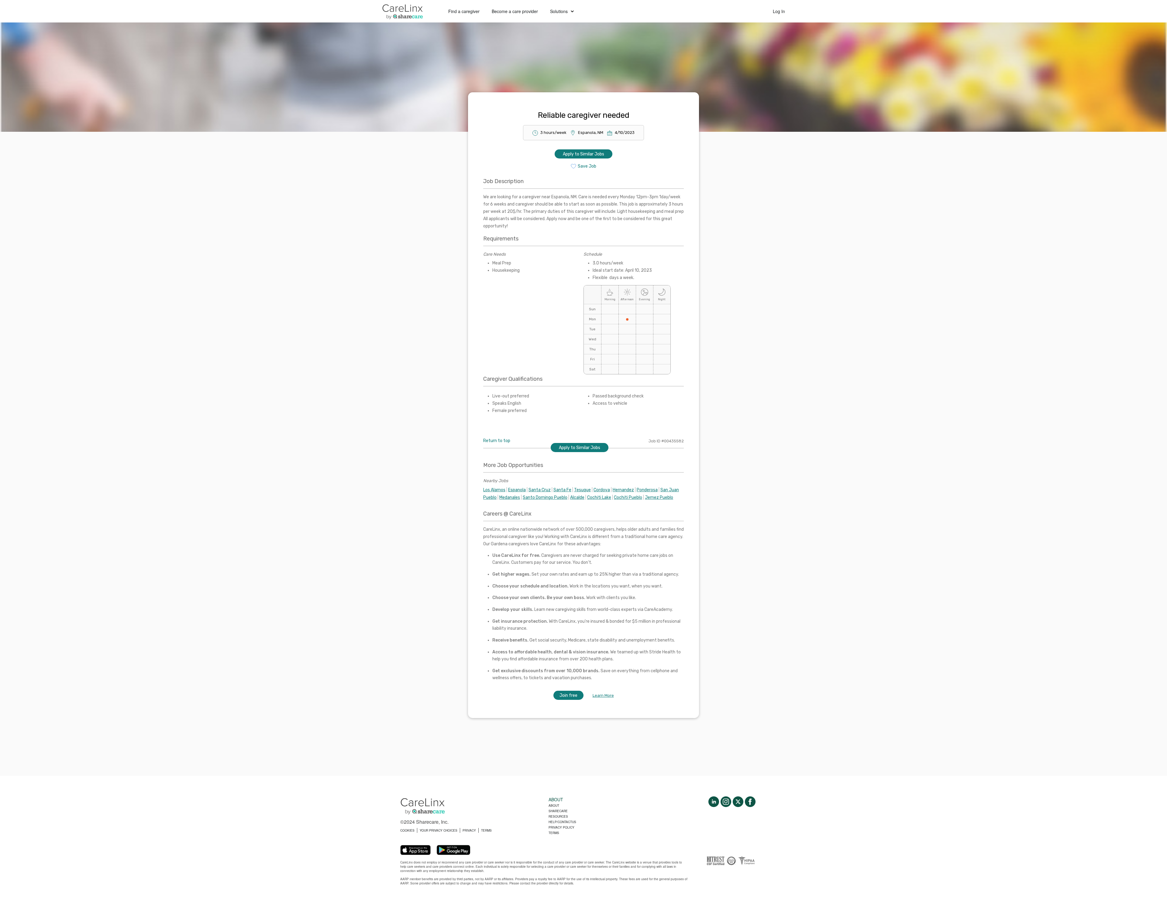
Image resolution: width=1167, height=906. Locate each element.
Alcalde (577, 497)
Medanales (509, 497)
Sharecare (558, 811)
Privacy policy (561, 827)
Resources (558, 816)
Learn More (603, 695)
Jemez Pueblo (659, 497)
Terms (554, 833)
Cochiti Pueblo (628, 497)
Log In (779, 11)
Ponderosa (647, 489)
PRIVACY (469, 830)
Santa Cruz (539, 489)
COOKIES (407, 830)
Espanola (517, 489)
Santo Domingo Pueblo (545, 497)
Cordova (602, 489)
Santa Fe (562, 489)
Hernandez (623, 489)
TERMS (486, 830)
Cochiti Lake (599, 497)
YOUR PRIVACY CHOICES (438, 830)
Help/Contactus (562, 822)
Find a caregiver (464, 11)
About (554, 805)
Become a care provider (515, 11)
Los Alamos (494, 489)
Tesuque (582, 489)
